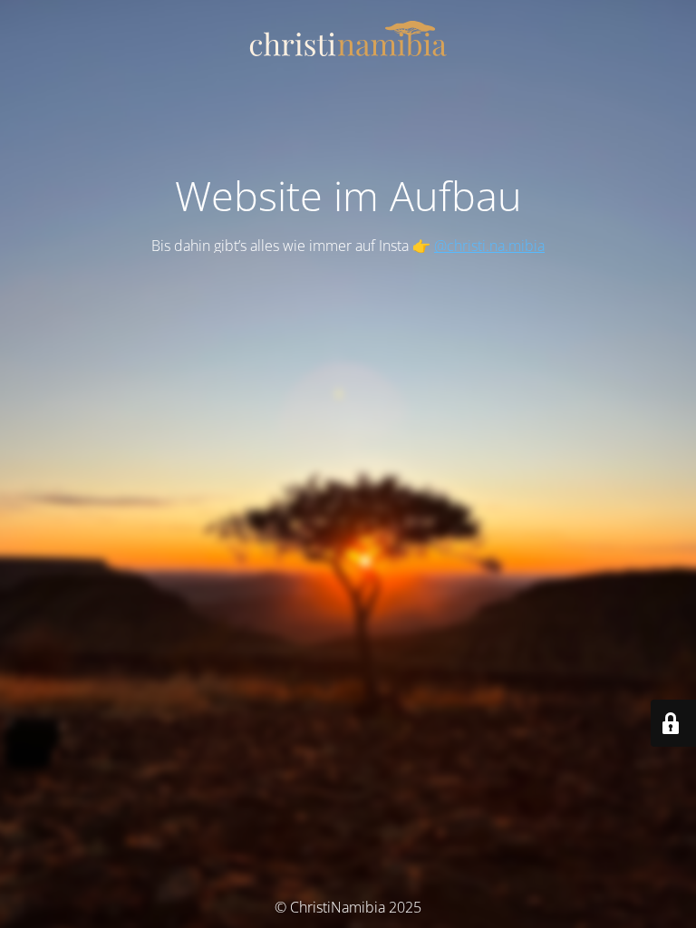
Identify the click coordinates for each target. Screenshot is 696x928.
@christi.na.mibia (489, 246)
